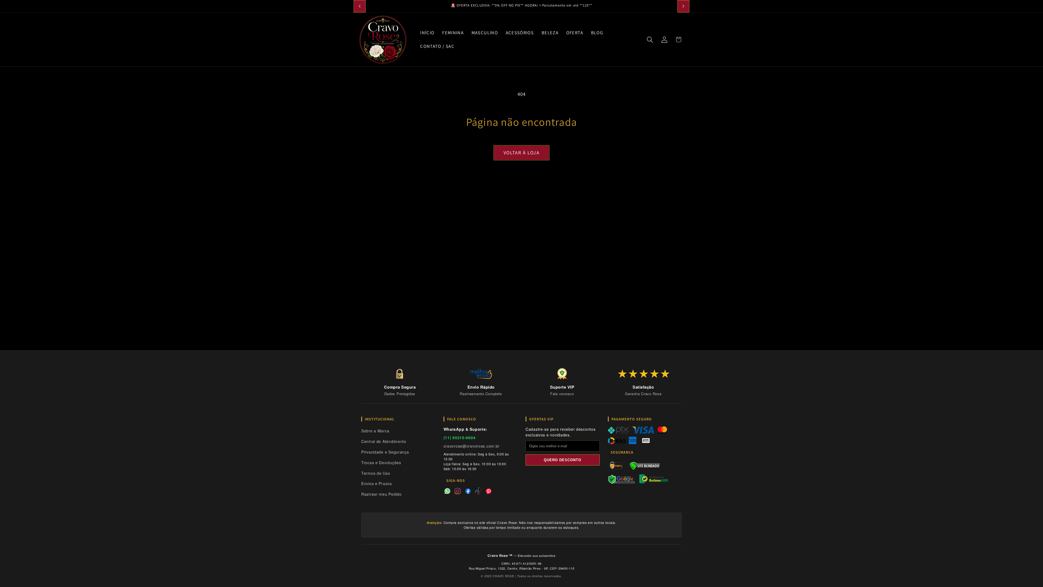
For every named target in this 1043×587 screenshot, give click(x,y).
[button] (650, 39)
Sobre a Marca (375, 430)
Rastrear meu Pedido (381, 494)
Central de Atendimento (383, 441)
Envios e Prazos (376, 483)
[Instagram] (457, 491)
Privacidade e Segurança (385, 452)
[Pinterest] (488, 491)
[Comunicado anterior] (360, 6)
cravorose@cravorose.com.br (472, 446)
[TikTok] (478, 491)
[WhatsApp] (447, 491)
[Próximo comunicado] (683, 6)
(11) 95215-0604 (460, 437)
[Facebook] (468, 491)
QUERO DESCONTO (562, 460)
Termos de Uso (375, 473)
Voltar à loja (522, 152)
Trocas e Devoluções (381, 462)
